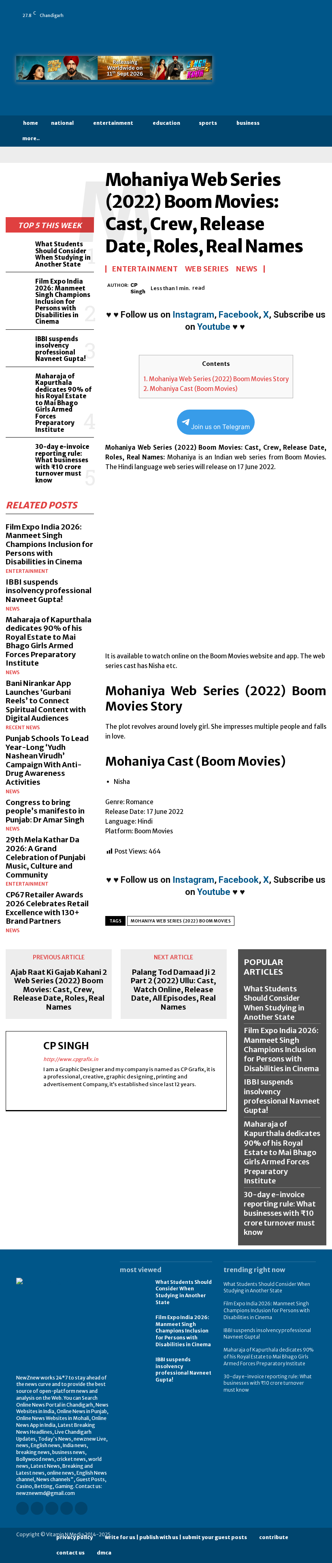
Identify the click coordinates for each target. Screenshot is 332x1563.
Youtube (213, 327)
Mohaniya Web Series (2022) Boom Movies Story (216, 379)
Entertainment (27, 571)
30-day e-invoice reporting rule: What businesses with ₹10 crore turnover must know (62, 463)
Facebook (239, 315)
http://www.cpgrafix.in (70, 1059)
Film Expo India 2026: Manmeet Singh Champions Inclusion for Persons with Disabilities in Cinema (62, 301)
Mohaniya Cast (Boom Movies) (190, 389)
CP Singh (137, 288)
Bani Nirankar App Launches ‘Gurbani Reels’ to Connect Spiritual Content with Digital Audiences (46, 701)
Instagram (193, 315)
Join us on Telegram (220, 427)
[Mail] (284, 9)
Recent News (23, 727)
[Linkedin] (273, 9)
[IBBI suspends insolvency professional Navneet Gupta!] (19, 346)
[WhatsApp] (250, 21)
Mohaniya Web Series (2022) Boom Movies (181, 921)
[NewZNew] (269, 71)
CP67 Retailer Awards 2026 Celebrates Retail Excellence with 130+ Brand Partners (47, 908)
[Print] (306, 287)
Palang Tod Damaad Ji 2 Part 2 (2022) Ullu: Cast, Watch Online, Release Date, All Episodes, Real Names (173, 990)
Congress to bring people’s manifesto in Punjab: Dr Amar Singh (45, 811)
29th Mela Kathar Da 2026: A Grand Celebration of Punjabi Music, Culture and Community (45, 857)
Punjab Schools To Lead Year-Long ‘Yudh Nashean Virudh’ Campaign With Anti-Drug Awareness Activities (47, 760)
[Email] (287, 287)
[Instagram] (262, 9)
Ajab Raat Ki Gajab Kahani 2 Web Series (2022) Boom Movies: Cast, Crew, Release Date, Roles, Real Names (59, 990)
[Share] (296, 9)
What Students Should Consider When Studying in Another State (63, 254)
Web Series (207, 269)
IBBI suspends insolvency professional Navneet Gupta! (60, 349)
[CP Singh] (106, 288)
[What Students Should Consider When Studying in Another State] (19, 251)
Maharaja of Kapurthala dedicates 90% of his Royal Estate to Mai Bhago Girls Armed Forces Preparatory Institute (63, 402)
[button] (309, 131)
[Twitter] (307, 9)
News (12, 608)
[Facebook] (250, 9)
